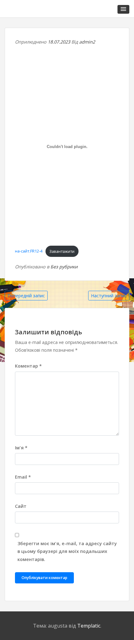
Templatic (88, 625)
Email (23, 477)
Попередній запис (26, 296)
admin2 (87, 42)
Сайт (20, 506)
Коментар (28, 366)
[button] (123, 9)
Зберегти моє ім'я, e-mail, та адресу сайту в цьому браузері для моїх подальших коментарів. (67, 551)
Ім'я (21, 448)
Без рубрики (64, 267)
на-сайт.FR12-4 (28, 251)
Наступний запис (109, 296)
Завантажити (61, 251)
